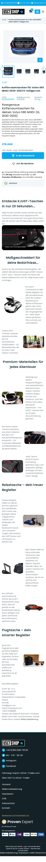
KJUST (4, 82)
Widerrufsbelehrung (29, 719)
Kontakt (6, 808)
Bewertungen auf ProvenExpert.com (15, 815)
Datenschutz (8, 803)
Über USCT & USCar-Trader (16, 777)
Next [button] (44, 69)
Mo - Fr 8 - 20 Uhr (25, 3)
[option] (23, 46)
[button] (23, 237)
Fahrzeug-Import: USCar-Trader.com (21, 773)
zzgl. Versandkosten (23, 150)
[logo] (13, 742)
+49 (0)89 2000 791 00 (10, 3)
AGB (4, 798)
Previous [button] (2, 69)
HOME (4, 20)
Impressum (7, 793)
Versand (6, 784)
